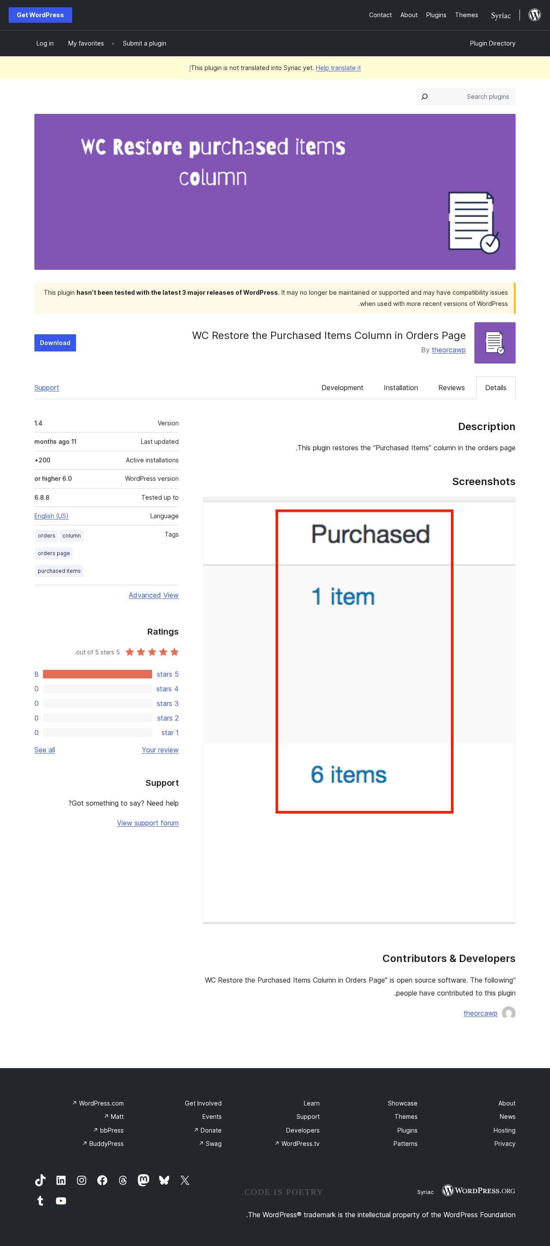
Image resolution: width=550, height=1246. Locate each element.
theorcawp (449, 349)
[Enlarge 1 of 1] (504, 508)
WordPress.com (98, 1103)
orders (46, 535)
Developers (303, 1130)
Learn (312, 1103)
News (508, 1116)
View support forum (148, 822)
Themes (406, 1116)
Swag (210, 1143)
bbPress (108, 1130)
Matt (114, 1116)
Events (212, 1116)
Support (46, 387)
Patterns (406, 1143)
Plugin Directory (493, 43)
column (71, 535)
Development (342, 387)
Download (55, 342)
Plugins (407, 1130)
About (507, 1103)
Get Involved (203, 1103)
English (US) (51, 515)
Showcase (403, 1103)
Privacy (505, 1143)
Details (496, 387)
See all (44, 749)
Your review (160, 749)
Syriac (425, 1191)
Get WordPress (40, 14)
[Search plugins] (424, 96)
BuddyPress (103, 1143)
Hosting (505, 1130)
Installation (401, 387)
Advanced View (154, 595)
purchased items (59, 571)
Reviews (451, 387)
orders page (54, 553)
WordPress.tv (297, 1143)
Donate (207, 1130)
